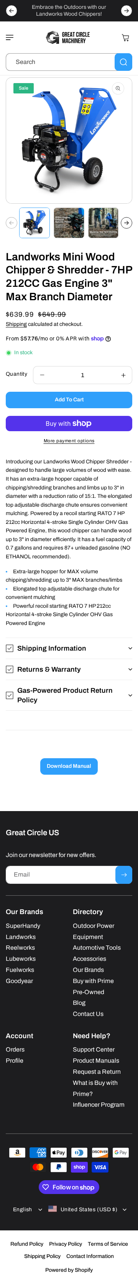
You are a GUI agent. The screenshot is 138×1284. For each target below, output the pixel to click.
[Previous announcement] (11, 10)
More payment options (69, 440)
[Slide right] (126, 223)
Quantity (16, 374)
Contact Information (90, 1256)
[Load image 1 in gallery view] (34, 223)
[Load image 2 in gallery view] (69, 223)
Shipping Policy (42, 1256)
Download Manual (69, 766)
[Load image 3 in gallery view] (103, 223)
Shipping (16, 324)
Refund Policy (26, 1244)
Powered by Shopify (69, 1270)
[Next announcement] (126, 10)
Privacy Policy (65, 1244)
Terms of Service (108, 1244)
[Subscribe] (123, 875)
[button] (11, 37)
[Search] (123, 62)
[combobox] (69, 62)
